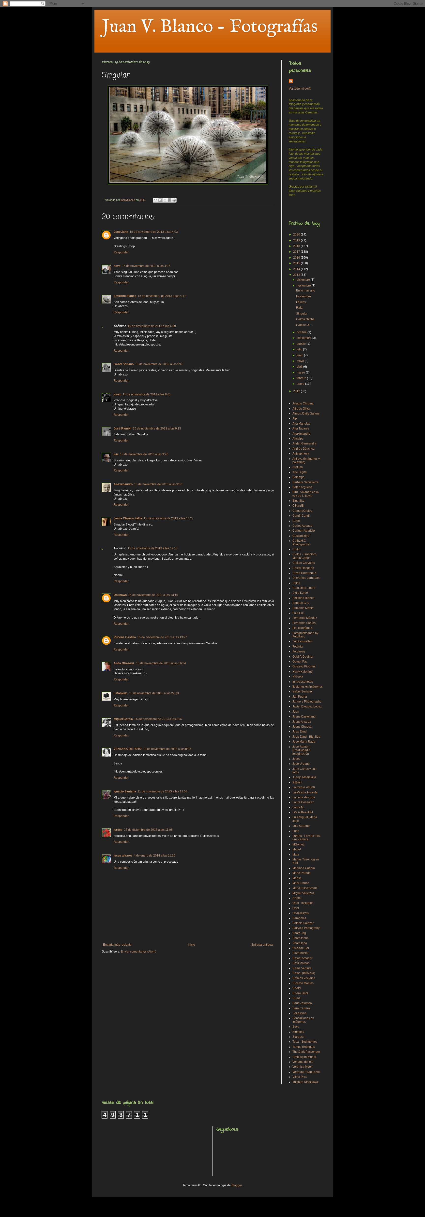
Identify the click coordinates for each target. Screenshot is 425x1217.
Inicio (191, 944)
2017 (297, 251)
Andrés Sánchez (303, 448)
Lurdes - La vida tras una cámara (306, 837)
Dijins (296, 583)
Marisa (297, 878)
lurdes (118, 829)
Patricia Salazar (303, 923)
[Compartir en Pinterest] (174, 200)
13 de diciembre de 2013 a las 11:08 (148, 829)
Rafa (299, 307)
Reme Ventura (302, 968)
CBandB (298, 505)
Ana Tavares (300, 428)
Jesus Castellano (304, 716)
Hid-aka (297, 676)
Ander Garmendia (304, 443)
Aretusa (297, 467)
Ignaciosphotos (302, 681)
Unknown (120, 595)
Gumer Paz (299, 661)
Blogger (236, 1185)
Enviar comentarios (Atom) (138, 951)
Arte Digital (299, 472)
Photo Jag (299, 933)
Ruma (296, 998)
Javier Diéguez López (307, 706)
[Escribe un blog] (160, 200)
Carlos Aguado (302, 525)
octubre (302, 332)
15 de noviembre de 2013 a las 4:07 (146, 266)
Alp (294, 418)
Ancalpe (298, 438)
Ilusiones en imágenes (307, 686)
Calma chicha (305, 319)
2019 (297, 240)
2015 (297, 263)
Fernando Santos (304, 623)
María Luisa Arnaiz (304, 888)
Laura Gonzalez (303, 802)
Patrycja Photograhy (305, 928)
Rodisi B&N (300, 993)
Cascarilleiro (300, 536)
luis (116, 454)
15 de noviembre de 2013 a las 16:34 (161, 663)
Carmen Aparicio (303, 530)
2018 (297, 246)
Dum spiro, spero (303, 588)
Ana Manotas (301, 423)
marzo (301, 372)
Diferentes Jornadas (305, 578)
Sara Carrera (301, 1008)
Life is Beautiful (302, 812)
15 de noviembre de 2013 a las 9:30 (158, 484)
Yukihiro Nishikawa (305, 1082)
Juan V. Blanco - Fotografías (210, 27)
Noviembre (303, 296)
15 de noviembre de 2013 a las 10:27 (169, 518)
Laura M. (298, 807)
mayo (301, 361)
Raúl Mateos (300, 963)
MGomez (298, 844)
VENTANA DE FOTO (127, 749)
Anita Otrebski (124, 663)
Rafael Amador (302, 958)
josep (117, 394)
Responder (121, 252)
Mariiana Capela (303, 868)
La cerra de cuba (303, 797)
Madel (296, 849)
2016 (297, 257)
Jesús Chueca (302, 726)
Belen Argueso (302, 487)
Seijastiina (299, 1013)
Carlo (296, 521)
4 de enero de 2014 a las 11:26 (154, 855)
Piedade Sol (300, 948)
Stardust (298, 1036)
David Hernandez (304, 573)
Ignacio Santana (125, 791)
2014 (297, 269)
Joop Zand (121, 232)
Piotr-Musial (300, 953)
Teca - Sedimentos (304, 1041)
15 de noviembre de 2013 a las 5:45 (159, 364)
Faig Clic (298, 613)
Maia (295, 854)
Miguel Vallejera (303, 893)
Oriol (295, 908)
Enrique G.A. (300, 603)
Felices (301, 302)
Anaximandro (123, 484)
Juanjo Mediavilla (304, 777)
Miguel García (123, 719)
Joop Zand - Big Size (306, 736)
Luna (295, 831)
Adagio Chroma (303, 403)
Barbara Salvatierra (305, 482)
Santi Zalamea (302, 1003)
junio (300, 355)
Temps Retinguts (303, 1047)
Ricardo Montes (303, 983)
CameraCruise (302, 510)
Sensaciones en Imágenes (303, 1019)
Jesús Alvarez (301, 721)
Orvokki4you (300, 913)
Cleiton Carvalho (303, 563)
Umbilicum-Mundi (304, 1057)
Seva (295, 1026)
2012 (297, 391)
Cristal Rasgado (303, 568)
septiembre (304, 338)
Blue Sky (298, 500)
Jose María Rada (303, 741)
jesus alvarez (123, 855)
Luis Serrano (301, 826)
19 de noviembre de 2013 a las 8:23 (167, 749)
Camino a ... (304, 325)
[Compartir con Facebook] (169, 200)
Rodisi (296, 988)
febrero (302, 378)
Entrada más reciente (117, 944)
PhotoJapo (299, 943)
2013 (297, 275)
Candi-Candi (301, 515)
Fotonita (297, 646)
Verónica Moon (302, 1066)
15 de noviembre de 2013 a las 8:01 (147, 394)
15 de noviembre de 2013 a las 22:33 (154, 693)
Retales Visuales (303, 978)
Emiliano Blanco (125, 296)
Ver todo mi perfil (300, 88)
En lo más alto (305, 290)
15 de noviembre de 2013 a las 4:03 (154, 232)
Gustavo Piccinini (304, 666)
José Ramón (122, 428)
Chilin (296, 549)
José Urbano (301, 763)
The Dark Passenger (306, 1051)
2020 (297, 234)
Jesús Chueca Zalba (128, 518)
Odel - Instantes (302, 903)
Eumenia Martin (303, 608)
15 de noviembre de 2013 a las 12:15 (153, 548)
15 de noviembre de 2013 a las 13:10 (153, 595)
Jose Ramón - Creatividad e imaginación (301, 750)
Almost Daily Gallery (305, 413)
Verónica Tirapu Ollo (306, 1072)
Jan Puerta (299, 696)
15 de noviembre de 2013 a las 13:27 (162, 637)
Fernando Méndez (304, 618)
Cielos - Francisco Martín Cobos (304, 556)
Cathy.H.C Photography (301, 542)
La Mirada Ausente (305, 792)
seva (117, 266)
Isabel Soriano (124, 364)
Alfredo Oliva (301, 408)
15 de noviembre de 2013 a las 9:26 (144, 454)
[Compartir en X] (164, 200)
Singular (301, 313)
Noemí (296, 898)
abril (300, 366)
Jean (295, 711)
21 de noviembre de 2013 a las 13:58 (162, 791)
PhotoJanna (300, 938)
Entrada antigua (262, 944)
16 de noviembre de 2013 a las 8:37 (158, 719)
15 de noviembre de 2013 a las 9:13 (157, 428)
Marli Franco (300, 883)
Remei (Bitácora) (303, 973)
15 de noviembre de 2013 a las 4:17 (162, 296)
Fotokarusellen (302, 641)
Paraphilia (299, 918)
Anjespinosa (300, 453)
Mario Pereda (301, 873)
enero (301, 384)
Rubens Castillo (125, 637)
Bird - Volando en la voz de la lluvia (305, 493)
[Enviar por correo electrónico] (155, 200)
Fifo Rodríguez (302, 628)
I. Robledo (120, 693)
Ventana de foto (302, 1062)
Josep (296, 759)
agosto (301, 344)
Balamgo (298, 477)
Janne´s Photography (306, 701)
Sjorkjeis (298, 1032)
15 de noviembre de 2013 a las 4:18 (152, 326)
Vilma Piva (299, 1077)
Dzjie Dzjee (300, 593)
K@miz (297, 782)
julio (300, 349)
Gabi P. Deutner (302, 656)
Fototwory (298, 651)
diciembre (304, 279)
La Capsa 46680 (303, 787)
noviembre (304, 285)
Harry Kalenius (302, 671)
